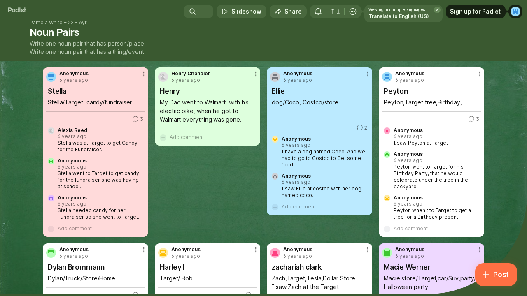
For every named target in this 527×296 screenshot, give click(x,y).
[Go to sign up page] (515, 11)
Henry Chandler (190, 73)
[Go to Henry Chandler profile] (163, 77)
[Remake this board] (335, 11)
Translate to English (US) (398, 16)
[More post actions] (143, 74)
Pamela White (46, 22)
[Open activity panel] (318, 11)
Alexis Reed (72, 130)
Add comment (75, 228)
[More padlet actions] (353, 11)
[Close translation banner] (437, 10)
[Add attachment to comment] (51, 228)
